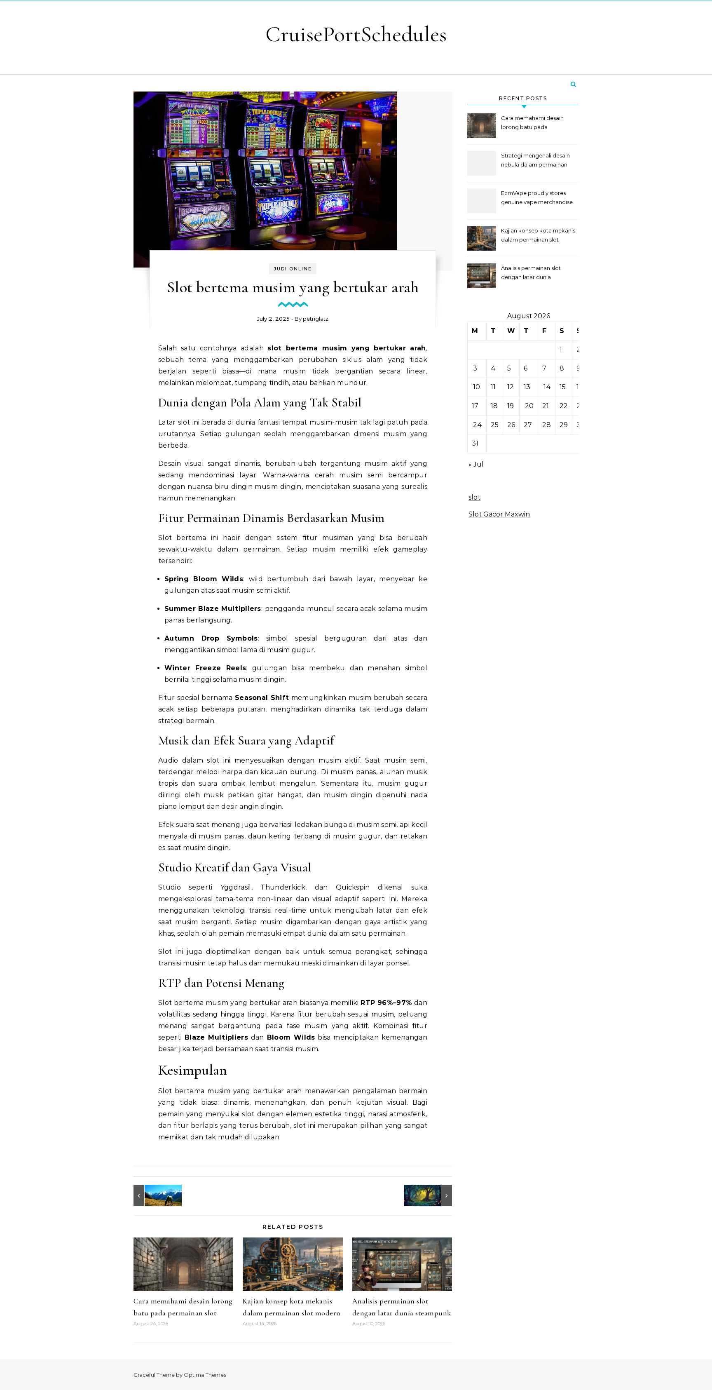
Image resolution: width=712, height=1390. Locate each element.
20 (529, 406)
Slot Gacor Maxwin (499, 514)
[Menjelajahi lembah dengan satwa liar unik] (152, 1195)
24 (477, 425)
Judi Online (293, 269)
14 (547, 387)
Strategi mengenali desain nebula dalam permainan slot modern (535, 161)
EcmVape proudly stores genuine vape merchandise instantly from (537, 198)
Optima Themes (205, 1374)
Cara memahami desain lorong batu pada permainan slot (532, 123)
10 (476, 387)
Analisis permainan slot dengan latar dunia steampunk (531, 273)
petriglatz (315, 318)
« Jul (476, 464)
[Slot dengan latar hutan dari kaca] (433, 1195)
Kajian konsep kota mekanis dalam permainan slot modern (538, 236)
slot (474, 497)
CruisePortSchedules (356, 34)
